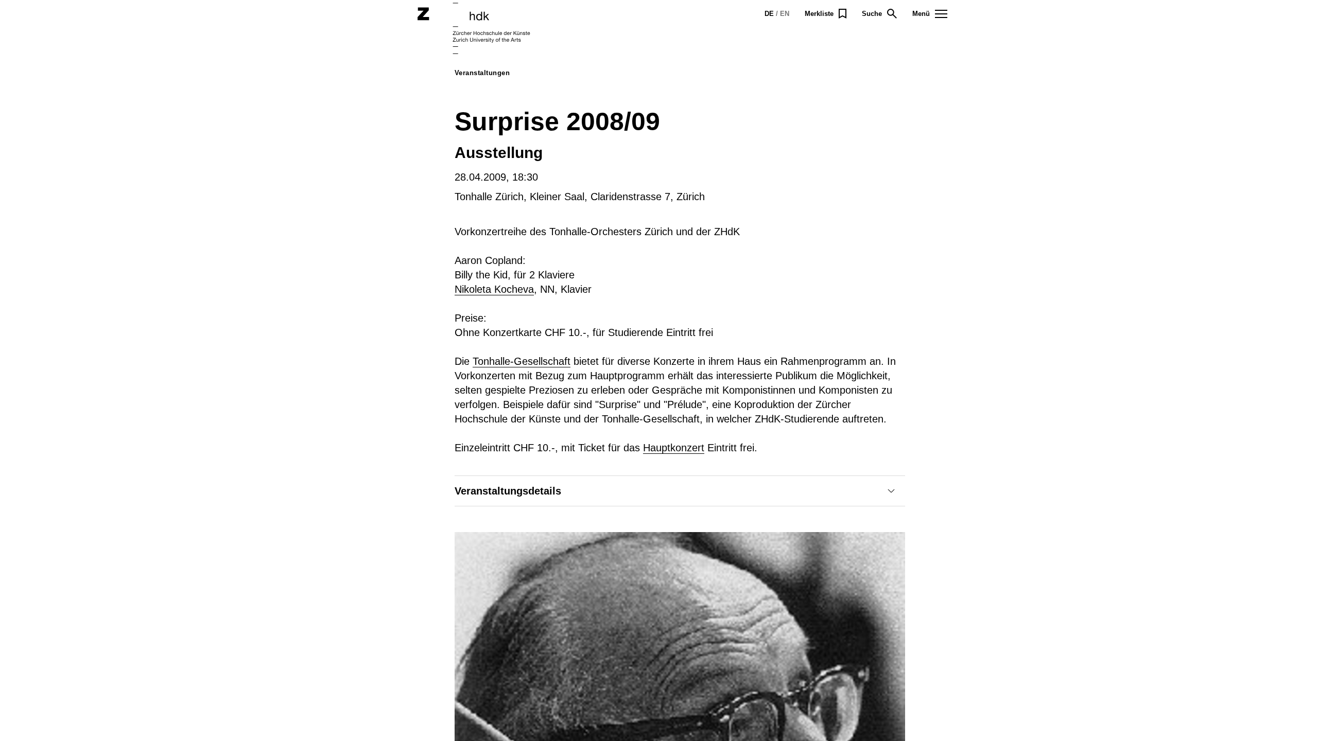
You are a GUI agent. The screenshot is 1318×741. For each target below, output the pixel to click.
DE (769, 13)
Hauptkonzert (673, 447)
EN (784, 13)
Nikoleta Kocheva (494, 289)
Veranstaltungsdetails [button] (508, 491)
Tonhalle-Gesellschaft (521, 361)
